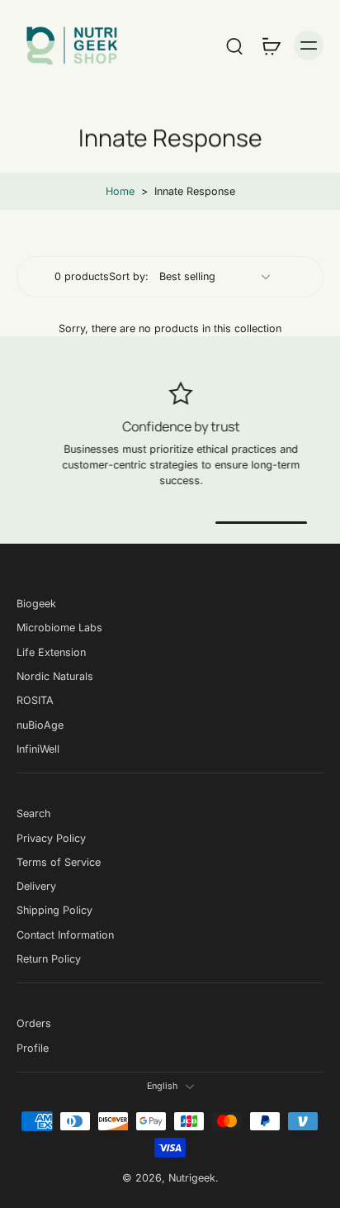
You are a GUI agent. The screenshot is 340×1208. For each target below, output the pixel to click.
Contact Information (65, 935)
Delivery (36, 886)
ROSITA (35, 700)
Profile (33, 1048)
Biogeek (36, 603)
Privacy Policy (51, 837)
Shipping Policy (54, 910)
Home (120, 191)
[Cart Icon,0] (271, 45)
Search (33, 813)
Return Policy (49, 959)
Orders (34, 1023)
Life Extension (51, 651)
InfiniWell (38, 749)
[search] (234, 45)
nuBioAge (40, 724)
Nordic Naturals (55, 676)
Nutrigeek (191, 1178)
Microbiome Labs (59, 627)
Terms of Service (59, 862)
